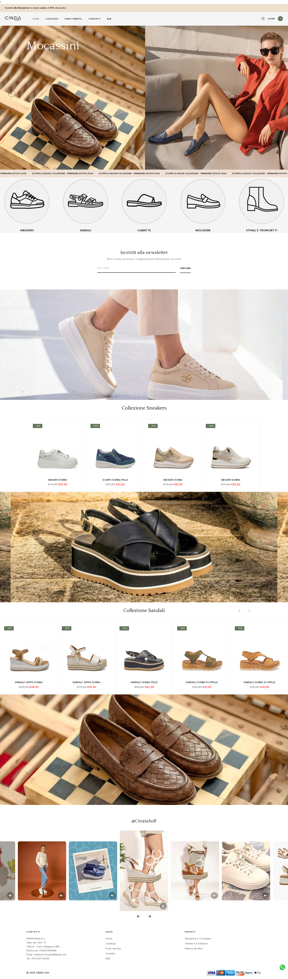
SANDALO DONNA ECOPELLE (29, 682)
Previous (11, 93)
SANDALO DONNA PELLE (86, 682)
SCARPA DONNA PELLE (115, 480)
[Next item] (149, 916)
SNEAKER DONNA (57, 480)
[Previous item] (138, 916)
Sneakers (27, 230)
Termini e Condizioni (196, 943)
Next (276, 93)
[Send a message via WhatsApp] (282, 967)
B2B (109, 18)
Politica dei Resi (193, 948)
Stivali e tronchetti (261, 230)
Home (35, 18)
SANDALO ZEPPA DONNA (144, 682)
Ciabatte (144, 230)
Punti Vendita (73, 18)
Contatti (94, 18)
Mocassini (203, 230)
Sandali (85, 230)
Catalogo (52, 18)
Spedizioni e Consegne (198, 938)
